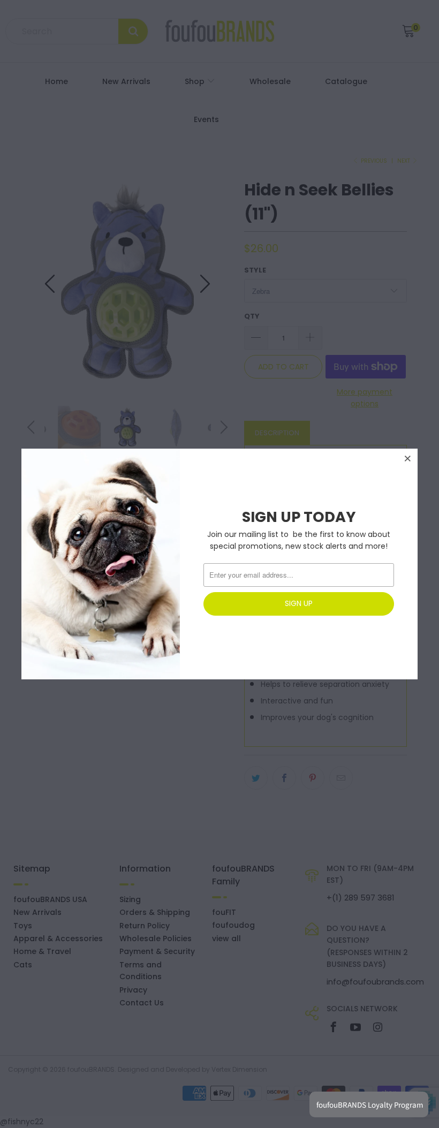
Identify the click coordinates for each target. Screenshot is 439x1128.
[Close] (408, 458)
